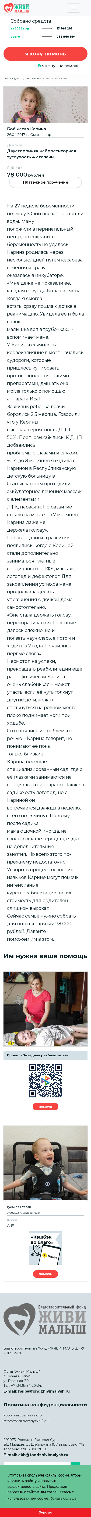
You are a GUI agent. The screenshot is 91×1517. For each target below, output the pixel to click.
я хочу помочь (45, 54)
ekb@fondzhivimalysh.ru (43, 1455)
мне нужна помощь (60, 66)
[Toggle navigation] (73, 8)
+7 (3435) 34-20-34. (26, 1385)
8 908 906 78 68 (34, 1449)
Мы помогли (33, 78)
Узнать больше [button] (64, 1498)
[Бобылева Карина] (46, 104)
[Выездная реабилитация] (46, 1009)
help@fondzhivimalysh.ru (44, 1391)
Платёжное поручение (45, 182)
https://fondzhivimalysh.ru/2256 (26, 1421)
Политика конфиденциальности (45, 1405)
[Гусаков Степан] (46, 1163)
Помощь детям (12, 78)
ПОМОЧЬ (45, 1106)
